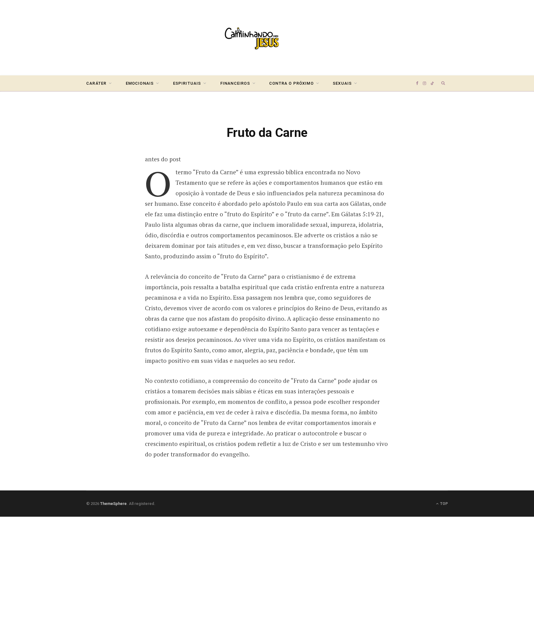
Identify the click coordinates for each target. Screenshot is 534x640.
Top (443, 504)
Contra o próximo (291, 83)
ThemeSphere (113, 503)
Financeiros (235, 83)
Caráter (96, 83)
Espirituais (187, 83)
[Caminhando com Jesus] (267, 38)
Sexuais (342, 83)
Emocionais (140, 83)
